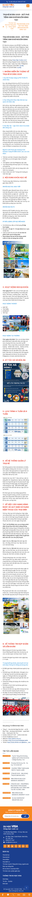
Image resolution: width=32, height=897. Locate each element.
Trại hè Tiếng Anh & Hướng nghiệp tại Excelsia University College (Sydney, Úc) (20, 758)
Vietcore (21, 891)
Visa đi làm (6, 859)
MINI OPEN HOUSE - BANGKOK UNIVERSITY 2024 (20, 794)
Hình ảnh (5, 883)
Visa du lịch (6, 857)
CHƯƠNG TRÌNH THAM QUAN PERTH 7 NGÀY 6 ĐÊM (20, 769)
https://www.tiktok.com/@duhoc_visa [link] (18, 742)
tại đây (22, 65)
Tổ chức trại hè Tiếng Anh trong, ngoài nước (16, 864)
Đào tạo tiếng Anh (8, 866)
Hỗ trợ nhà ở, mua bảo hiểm (11, 868)
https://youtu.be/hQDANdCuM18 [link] (18, 740)
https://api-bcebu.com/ (19, 60)
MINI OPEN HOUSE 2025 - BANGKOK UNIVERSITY (18, 779)
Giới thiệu (5, 879)
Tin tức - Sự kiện (7, 881)
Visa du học (6, 855)
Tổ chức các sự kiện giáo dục (11, 871)
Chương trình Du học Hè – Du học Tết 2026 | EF (19, 764)
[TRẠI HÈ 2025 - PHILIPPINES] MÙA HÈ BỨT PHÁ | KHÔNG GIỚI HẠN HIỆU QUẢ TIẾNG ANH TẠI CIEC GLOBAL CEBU (20, 786)
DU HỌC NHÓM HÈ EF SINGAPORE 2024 (18, 799)
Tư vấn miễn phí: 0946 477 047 (17, 1)
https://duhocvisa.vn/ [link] (14, 738)
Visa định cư (6, 862)
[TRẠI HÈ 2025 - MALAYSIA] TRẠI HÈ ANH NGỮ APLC (19, 774)
